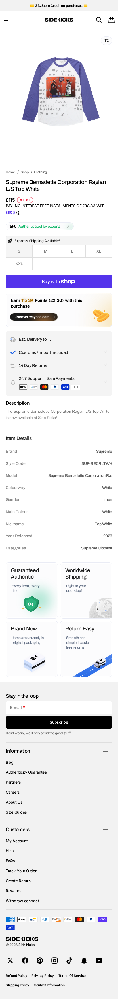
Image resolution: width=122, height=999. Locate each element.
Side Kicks (26, 945)
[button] (6, 20)
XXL (24, 261)
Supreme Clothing (96, 544)
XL (104, 249)
